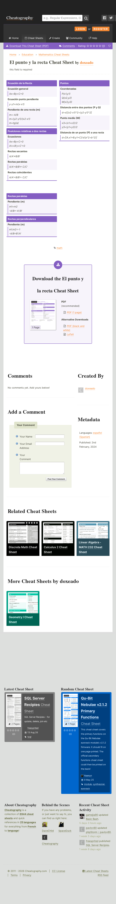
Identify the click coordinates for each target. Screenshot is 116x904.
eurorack (85, 788)
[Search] (86, 18)
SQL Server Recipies (97, 845)
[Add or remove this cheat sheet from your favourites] (109, 45)
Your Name (26, 436)
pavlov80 (91, 827)
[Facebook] (105, 18)
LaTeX (70, 334)
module (88, 784)
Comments (69, 45)
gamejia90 (92, 814)
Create (55, 38)
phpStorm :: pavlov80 (98, 832)
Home (15, 38)
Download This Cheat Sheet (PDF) (29, 45)
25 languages (28, 822)
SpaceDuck (64, 830)
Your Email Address (26, 445)
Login (80, 28)
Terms (14, 875)
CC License (58, 871)
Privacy (27, 875)
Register (101, 28)
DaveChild (48, 830)
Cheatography (13, 809)
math (59, 247)
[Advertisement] (58, 5)
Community (75, 38)
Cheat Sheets (35, 38)
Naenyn (88, 775)
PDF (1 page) (74, 312)
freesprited (33, 728)
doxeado (90, 388)
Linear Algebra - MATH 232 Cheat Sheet (90, 547)
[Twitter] (111, 18)
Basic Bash (92, 818)
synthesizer (99, 784)
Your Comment (25, 457)
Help (94, 38)
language (13, 830)
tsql (29, 736)
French (32, 826)
